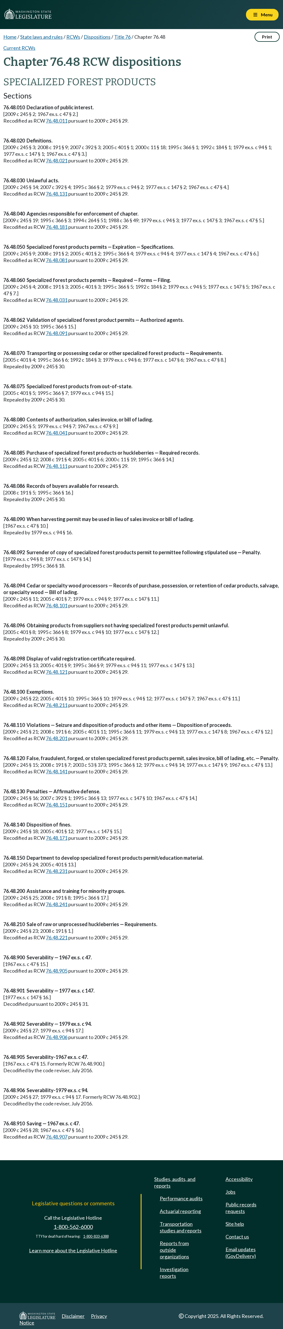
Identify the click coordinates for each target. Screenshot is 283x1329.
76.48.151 (56, 805)
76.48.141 (56, 771)
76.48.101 (56, 605)
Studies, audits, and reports (174, 1182)
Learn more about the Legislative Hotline (73, 1250)
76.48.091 (56, 333)
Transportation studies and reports (180, 1227)
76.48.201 (56, 738)
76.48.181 (56, 227)
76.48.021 (56, 160)
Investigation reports (174, 1272)
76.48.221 (56, 937)
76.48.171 (56, 838)
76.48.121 (56, 672)
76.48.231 (56, 871)
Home (10, 37)
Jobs (230, 1192)
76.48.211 (56, 705)
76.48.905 (56, 971)
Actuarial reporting (180, 1211)
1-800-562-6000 (73, 1227)
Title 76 (122, 37)
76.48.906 (56, 1037)
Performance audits (181, 1198)
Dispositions (97, 37)
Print (267, 36)
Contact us (237, 1237)
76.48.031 (56, 300)
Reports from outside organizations (174, 1250)
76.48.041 (56, 433)
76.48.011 (56, 121)
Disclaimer (73, 1316)
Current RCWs (19, 48)
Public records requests (241, 1207)
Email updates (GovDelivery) (241, 1252)
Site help (235, 1224)
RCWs (73, 37)
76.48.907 (56, 1137)
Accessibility (239, 1179)
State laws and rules (41, 37)
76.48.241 (56, 904)
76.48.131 (56, 194)
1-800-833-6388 (96, 1236)
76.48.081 (56, 260)
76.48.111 (56, 466)
